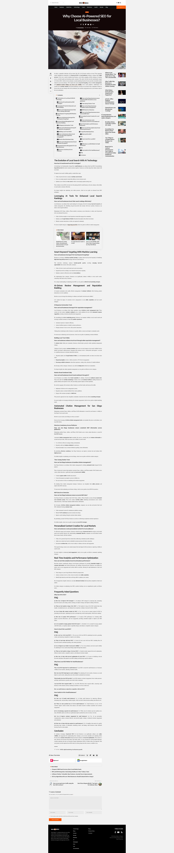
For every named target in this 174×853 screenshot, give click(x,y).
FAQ (81, 136)
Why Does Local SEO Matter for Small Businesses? (90, 144)
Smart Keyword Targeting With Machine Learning (66, 114)
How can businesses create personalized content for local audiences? (89, 120)
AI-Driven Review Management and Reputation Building (65, 122)
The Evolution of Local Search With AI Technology (65, 99)
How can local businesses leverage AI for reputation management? (66, 128)
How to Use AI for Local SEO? (88, 139)
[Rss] (120, 3)
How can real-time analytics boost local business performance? (90, 128)
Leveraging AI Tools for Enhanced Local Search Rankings (66, 106)
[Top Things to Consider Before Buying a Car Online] (122, 140)
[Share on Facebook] (81, 24)
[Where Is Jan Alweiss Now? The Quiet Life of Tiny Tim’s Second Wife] (122, 75)
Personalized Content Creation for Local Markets (89, 117)
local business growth (77, 749)
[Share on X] (83, 24)
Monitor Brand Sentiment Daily (66, 139)
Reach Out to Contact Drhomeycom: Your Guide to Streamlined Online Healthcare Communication (110, 151)
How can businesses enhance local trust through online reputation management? (66, 135)
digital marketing (68, 749)
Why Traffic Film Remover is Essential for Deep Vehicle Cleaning (110, 84)
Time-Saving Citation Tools (88, 103)
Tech (87, 12)
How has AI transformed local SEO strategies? (65, 102)
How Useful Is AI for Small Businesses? (91, 150)
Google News (83, 760)
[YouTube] (119, 3)
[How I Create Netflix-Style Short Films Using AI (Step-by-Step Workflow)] (93, 236)
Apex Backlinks (80, 27)
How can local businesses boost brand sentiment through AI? (66, 142)
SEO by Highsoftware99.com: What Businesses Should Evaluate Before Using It (72, 776)
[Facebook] (117, 3)
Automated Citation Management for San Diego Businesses (66, 146)
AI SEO (61, 749)
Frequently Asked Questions (87, 131)
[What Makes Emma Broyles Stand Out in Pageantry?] (122, 92)
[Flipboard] (51, 760)
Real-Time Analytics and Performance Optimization (88, 124)
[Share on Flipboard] (86, 24)
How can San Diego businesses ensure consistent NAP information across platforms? (90, 100)
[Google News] (78, 760)
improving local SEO (72, 224)
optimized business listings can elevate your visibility (69, 84)
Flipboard (55, 760)
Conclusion (83, 155)
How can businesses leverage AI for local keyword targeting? (66, 118)
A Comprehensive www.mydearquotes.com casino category (108, 116)
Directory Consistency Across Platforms (64, 150)
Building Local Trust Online (65, 131)
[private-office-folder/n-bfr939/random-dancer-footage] (122, 101)
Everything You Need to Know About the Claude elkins (110, 131)
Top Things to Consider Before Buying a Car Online (109, 140)
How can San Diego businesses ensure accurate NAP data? (90, 113)
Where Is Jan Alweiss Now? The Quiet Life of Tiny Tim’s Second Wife (110, 75)
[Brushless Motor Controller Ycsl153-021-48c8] (122, 123)
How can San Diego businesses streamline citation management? (88, 106)
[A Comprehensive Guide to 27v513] (78, 236)
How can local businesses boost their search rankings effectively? (66, 110)
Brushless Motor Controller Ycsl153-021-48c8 (110, 123)
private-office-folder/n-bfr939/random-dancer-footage (110, 101)
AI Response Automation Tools (66, 125)
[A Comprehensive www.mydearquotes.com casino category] (122, 116)
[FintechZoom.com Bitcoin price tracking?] (122, 109)
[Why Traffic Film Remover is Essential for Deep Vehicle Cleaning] (122, 83)
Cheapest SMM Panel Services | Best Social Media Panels (66, 769)
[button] (91, 24)
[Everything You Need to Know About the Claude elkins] (122, 131)
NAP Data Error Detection (88, 109)
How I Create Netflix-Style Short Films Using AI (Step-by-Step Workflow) (93, 243)
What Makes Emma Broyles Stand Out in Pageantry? (109, 92)
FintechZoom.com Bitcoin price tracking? (110, 109)
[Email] (88, 24)
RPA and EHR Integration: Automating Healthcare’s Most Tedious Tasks (70, 771)
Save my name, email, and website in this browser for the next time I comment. (64, 816)
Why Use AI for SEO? (86, 134)
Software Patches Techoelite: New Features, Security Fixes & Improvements (72, 774)
